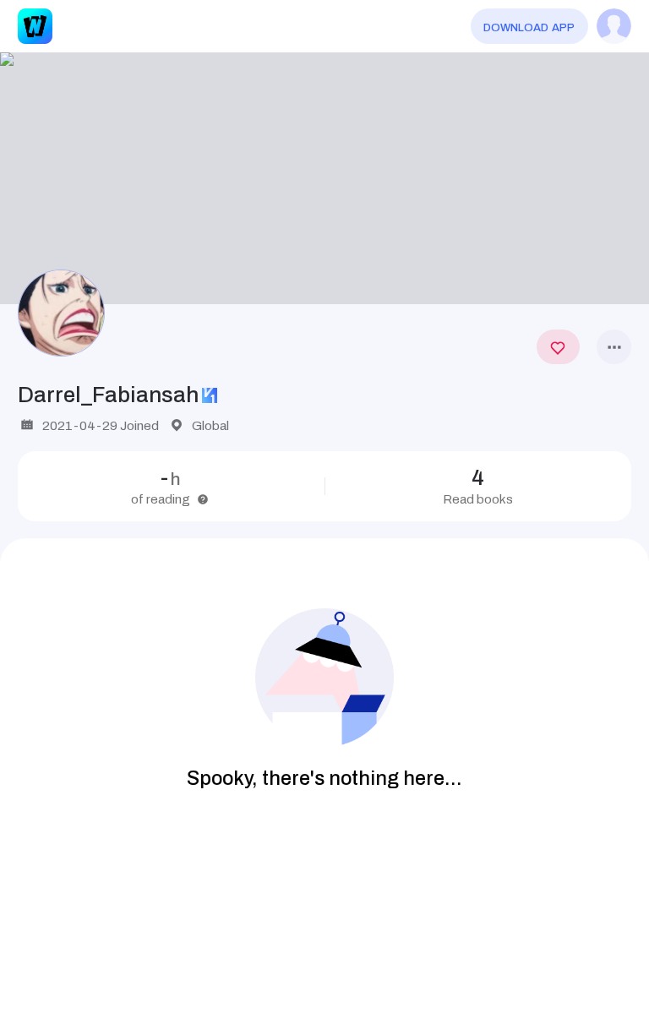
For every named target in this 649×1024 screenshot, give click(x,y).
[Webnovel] (35, 25)
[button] (324, 178)
